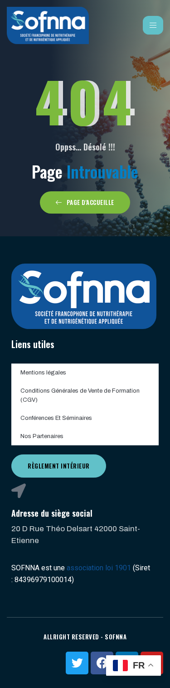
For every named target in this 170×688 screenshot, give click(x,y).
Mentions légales (43, 372)
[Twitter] (77, 663)
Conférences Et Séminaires (56, 418)
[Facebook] (102, 663)
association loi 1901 (99, 567)
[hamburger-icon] (153, 25)
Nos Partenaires (41, 436)
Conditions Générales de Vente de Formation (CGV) (80, 395)
